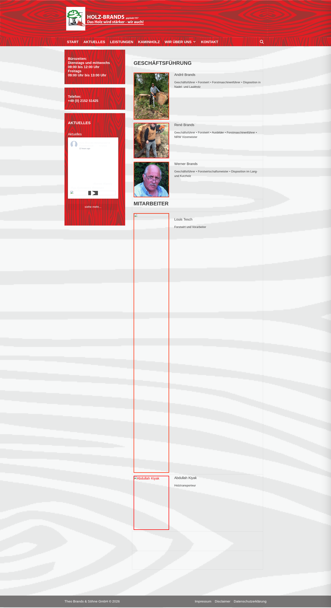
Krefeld (103, 145)
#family (107, 183)
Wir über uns (178, 42)
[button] (195, 41)
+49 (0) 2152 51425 (83, 101)
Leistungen (121, 42)
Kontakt (209, 42)
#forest (97, 183)
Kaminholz (149, 42)
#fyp (73, 188)
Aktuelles (94, 42)
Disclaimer (222, 601)
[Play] (93, 193)
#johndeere (84, 188)
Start (73, 42)
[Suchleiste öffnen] (262, 41)
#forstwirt (98, 188)
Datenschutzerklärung (250, 601)
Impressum (203, 601)
